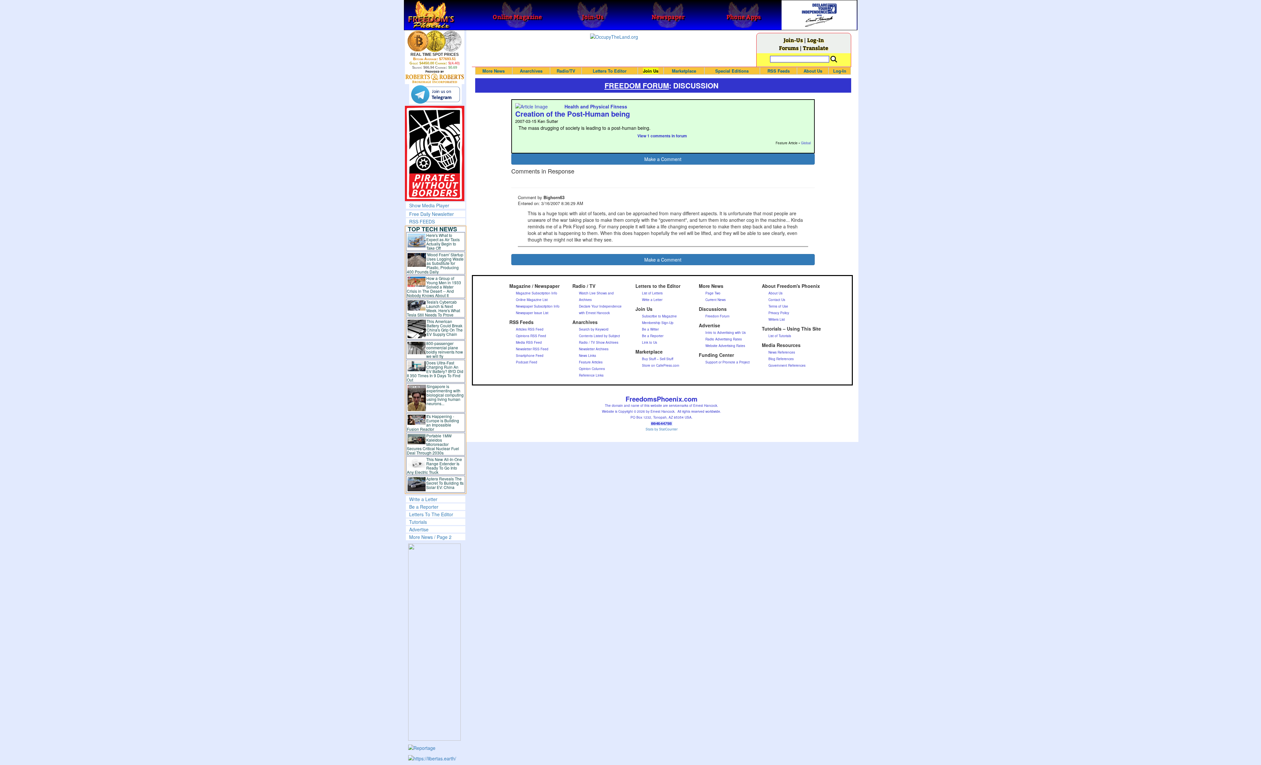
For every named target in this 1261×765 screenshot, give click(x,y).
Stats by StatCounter (661, 429)
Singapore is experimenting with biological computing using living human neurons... (445, 394)
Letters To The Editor (431, 514)
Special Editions (732, 71)
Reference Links (591, 375)
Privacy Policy (778, 313)
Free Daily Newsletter (431, 214)
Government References (787, 365)
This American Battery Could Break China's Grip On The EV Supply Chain (445, 327)
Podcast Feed (526, 362)
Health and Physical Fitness (595, 106)
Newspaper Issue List (532, 313)
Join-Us (793, 39)
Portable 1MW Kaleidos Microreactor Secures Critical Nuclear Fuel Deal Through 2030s (433, 444)
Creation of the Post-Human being (572, 113)
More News (493, 71)
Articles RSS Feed (529, 329)
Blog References (781, 359)
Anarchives (531, 71)
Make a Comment (662, 159)
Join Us (650, 71)
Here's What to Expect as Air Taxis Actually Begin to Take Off (443, 241)
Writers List (776, 319)
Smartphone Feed (529, 355)
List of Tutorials (779, 336)
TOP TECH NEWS (432, 229)
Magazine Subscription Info (536, 293)
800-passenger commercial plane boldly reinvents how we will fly (444, 349)
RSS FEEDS (422, 221)
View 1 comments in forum (662, 136)
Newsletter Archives (593, 349)
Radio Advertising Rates (723, 339)
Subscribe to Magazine (659, 316)
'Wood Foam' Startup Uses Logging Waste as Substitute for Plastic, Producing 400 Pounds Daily (435, 263)
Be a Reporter (423, 506)
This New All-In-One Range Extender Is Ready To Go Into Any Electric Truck (434, 465)
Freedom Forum (717, 316)
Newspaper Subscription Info (538, 306)
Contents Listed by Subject (599, 336)
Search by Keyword (593, 329)
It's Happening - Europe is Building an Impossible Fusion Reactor (433, 422)
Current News (715, 299)
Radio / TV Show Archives (598, 342)
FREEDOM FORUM (637, 85)
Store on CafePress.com (660, 365)
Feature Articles (591, 362)
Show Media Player (429, 205)
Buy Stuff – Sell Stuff (657, 359)
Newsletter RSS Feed (532, 349)
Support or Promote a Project (727, 362)
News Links (587, 355)
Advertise (419, 529)
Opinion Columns (592, 368)
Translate (815, 47)
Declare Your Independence (600, 306)
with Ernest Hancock (594, 313)
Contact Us (776, 299)
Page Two (712, 293)
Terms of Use (778, 306)
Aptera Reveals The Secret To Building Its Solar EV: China (445, 483)
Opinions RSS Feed (531, 336)
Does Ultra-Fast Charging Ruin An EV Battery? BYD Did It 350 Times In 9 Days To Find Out (435, 371)
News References (781, 352)
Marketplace (684, 71)
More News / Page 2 (430, 537)
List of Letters (652, 293)
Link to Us (649, 342)
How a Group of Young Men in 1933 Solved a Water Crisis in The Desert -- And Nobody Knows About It (434, 286)
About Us (813, 71)
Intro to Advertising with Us (725, 332)
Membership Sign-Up (658, 322)
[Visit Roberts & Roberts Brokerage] (434, 41)
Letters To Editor (610, 71)
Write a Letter (423, 499)
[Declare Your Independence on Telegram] (435, 94)
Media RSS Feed (529, 342)
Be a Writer (650, 329)
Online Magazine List (532, 299)
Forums (789, 47)
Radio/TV (566, 71)
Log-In (815, 39)
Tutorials (418, 522)
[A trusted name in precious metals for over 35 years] (434, 77)
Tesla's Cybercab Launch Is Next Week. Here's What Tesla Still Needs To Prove (433, 308)
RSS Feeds (778, 71)
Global (806, 143)
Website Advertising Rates (725, 345)
